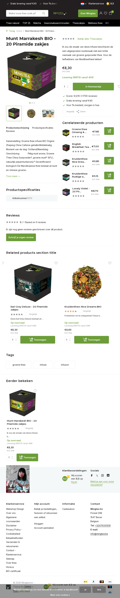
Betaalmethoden (14, 538)
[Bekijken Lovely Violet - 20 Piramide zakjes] (66, 192)
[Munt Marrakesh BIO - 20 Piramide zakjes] (22, 403)
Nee (99, 589)
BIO (107, 23)
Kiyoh (74, 482)
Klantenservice (96, 3)
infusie (43, 364)
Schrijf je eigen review (21, 237)
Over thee (11, 562)
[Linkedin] (108, 475)
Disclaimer (11, 525)
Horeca (10, 567)
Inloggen (38, 523)
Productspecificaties (42, 127)
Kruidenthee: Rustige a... (80, 175)
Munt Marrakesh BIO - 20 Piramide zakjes (22, 422)
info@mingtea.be (99, 533)
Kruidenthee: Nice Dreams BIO (83, 306)
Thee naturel (12, 23)
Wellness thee (95, 23)
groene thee (18, 364)
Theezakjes (78, 23)
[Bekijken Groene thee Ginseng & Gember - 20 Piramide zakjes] (66, 133)
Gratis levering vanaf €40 (79, 100)
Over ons (11, 513)
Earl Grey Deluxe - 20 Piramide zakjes (29, 308)
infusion (65, 364)
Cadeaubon (68, 509)
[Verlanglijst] (105, 13)
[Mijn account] (100, 13)
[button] (30, 102)
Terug (12, 31)
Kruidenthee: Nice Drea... (80, 160)
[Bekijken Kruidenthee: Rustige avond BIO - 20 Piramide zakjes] (66, 177)
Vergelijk (70, 111)
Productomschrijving (17, 127)
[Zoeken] (43, 13)
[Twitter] (97, 475)
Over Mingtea (87, 13)
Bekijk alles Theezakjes (90, 38)
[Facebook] (91, 475)
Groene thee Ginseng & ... (79, 131)
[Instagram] (102, 475)
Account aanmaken (44, 528)
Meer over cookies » (60, 595)
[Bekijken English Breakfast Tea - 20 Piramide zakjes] (66, 148)
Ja (85, 589)
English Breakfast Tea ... (81, 146)
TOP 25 (26, 23)
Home (19, 31)
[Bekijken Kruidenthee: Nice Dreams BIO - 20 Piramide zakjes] (66, 162)
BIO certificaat (13, 571)
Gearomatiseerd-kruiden (56, 23)
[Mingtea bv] (60, 13)
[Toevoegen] (109, 131)
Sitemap (10, 558)
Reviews (10, 131)
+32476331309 (103, 525)
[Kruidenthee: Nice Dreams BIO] (87, 283)
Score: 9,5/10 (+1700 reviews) (81, 96)
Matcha (37, 23)
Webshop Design (15, 509)
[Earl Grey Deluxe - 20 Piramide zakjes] (33, 283)
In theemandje (93, 86)
